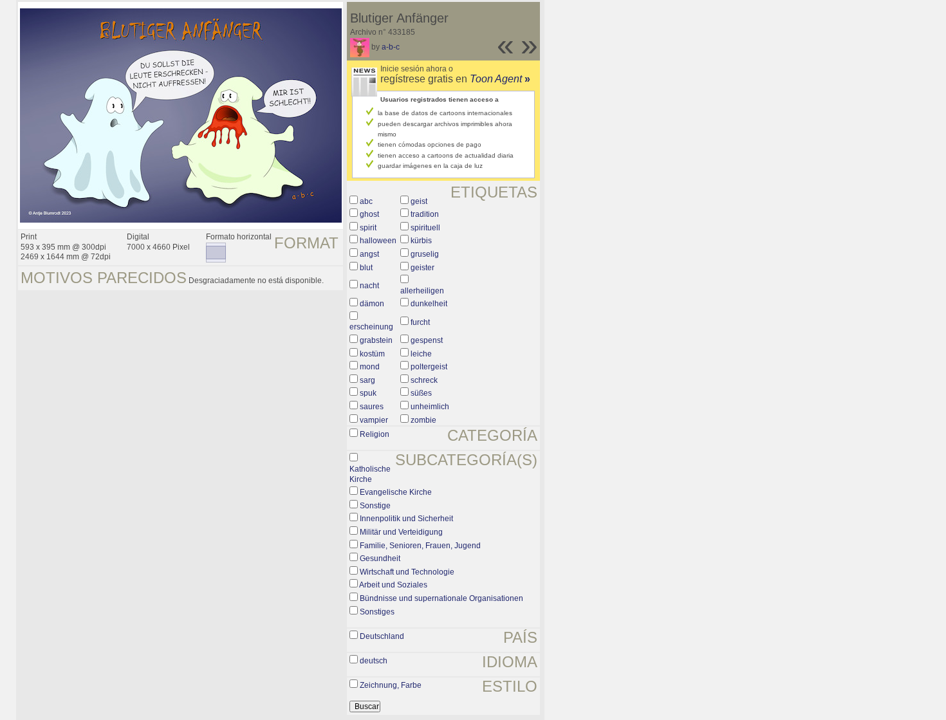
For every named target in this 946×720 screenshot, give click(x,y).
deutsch (373, 660)
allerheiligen (422, 290)
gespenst (427, 340)
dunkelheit (429, 303)
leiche (421, 353)
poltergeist (429, 366)
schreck (424, 380)
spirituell (425, 227)
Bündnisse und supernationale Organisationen (441, 598)
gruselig (425, 254)
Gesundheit (380, 558)
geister (422, 267)
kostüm (372, 353)
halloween (378, 240)
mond (370, 366)
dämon (372, 303)
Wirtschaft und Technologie (407, 572)
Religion (374, 434)
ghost (369, 214)
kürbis (421, 240)
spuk (368, 393)
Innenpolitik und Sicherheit (406, 518)
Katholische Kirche (370, 474)
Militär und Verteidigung (401, 532)
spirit (368, 227)
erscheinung (371, 326)
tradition (425, 214)
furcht (420, 322)
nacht (369, 285)
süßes (421, 393)
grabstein (376, 340)
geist (419, 201)
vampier (374, 420)
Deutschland (382, 636)
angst (369, 254)
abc (366, 201)
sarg (367, 380)
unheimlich (430, 406)
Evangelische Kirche (396, 492)
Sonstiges (377, 611)
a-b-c (391, 46)
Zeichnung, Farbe (391, 685)
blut (366, 267)
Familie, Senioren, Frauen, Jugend (420, 545)
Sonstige (375, 505)
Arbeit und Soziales (393, 584)
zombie (423, 420)
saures (372, 406)
